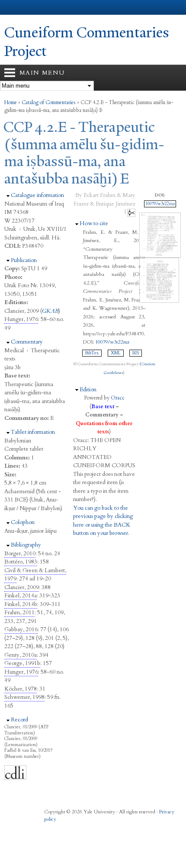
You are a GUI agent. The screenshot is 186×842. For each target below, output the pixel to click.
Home (10, 102)
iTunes (83, 828)
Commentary (27, 342)
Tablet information (33, 432)
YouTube (100, 828)
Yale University (14, 7)
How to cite (94, 223)
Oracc (118, 397)
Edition (88, 389)
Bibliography (26, 545)
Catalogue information (37, 195)
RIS (135, 353)
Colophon (23, 522)
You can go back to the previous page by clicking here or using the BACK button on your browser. (103, 520)
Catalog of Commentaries (49, 102)
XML (116, 353)
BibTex (92, 353)
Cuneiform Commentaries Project (86, 42)
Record (19, 720)
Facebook (50, 828)
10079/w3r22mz (112, 341)
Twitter (66, 828)
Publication (24, 260)
